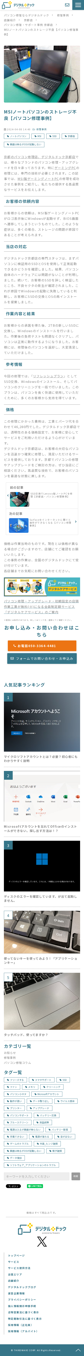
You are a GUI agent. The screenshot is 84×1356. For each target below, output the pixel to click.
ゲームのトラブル (19, 1143)
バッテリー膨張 (60, 1129)
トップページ (16, 1255)
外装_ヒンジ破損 (49, 1143)
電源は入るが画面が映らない (25, 1129)
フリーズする (17, 1079)
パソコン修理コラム (17, 1063)
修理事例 (63, 15)
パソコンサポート (19, 1115)
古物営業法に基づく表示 (23, 1312)
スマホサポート (43, 1079)
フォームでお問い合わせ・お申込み (44, 658)
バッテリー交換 (48, 1115)
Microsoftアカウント (48, 1094)
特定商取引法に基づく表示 (25, 1319)
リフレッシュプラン (48, 376)
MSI (39, 136)
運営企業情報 (16, 1293)
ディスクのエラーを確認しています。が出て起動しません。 (40, 898)
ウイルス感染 (67, 1101)
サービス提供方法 (19, 1268)
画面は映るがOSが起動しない (25, 144)
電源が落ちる (42, 1136)
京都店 (28, 20)
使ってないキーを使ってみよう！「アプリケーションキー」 (40, 960)
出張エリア (15, 1274)
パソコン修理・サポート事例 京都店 (28, 25)
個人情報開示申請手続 (22, 1306)
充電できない (17, 1136)
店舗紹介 (10, 20)
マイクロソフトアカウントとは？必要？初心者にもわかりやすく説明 (41, 759)
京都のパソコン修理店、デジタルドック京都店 (39, 156)
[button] (78, 5)
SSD (54, 136)
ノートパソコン (18, 136)
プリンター (16, 1108)
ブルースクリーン (19, 1122)
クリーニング (53, 1086)
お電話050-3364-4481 (44, 645)
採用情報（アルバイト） (23, 1331)
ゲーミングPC (65, 167)
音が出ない (66, 1136)
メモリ (31, 1086)
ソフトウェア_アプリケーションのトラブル (33, 1165)
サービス (13, 1262)
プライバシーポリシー (22, 1299)
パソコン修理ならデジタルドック (26, 15)
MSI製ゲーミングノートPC (38, 178)
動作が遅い (16, 1101)
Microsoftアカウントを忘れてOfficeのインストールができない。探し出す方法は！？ (40, 828)
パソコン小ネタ (18, 1094)
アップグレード (41, 1108)
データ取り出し (41, 1101)
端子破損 (57, 1150)
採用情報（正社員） (20, 1325)
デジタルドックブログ (22, 1287)
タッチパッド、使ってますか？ (26, 1035)
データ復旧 (16, 1157)
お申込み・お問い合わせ (67, 5)
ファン (13, 1086)
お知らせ (10, 1053)
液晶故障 (44, 1122)
